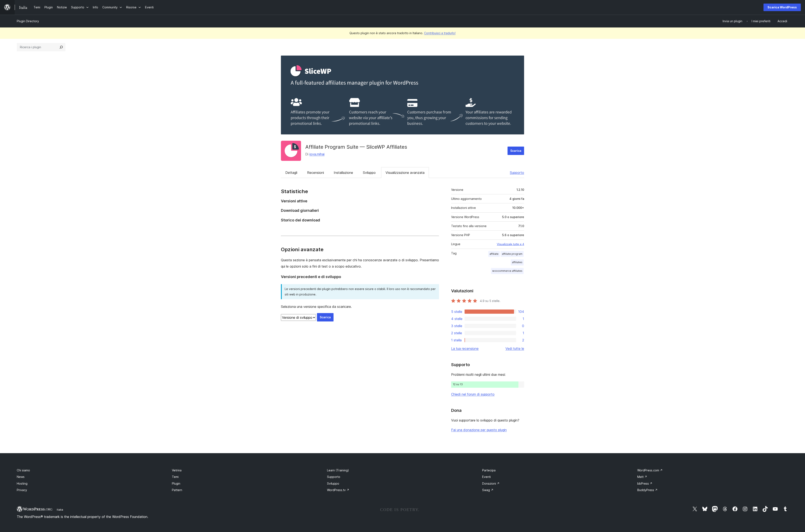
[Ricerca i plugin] (61, 47)
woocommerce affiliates (507, 270)
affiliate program (512, 253)
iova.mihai (317, 154)
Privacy (22, 490)
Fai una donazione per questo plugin (479, 430)
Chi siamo (23, 470)
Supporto (517, 172)
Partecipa (489, 470)
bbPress (644, 483)
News (21, 477)
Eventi (486, 477)
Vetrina (177, 470)
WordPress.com (650, 470)
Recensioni (315, 172)
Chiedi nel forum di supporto (473, 394)
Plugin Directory (28, 21)
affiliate (494, 253)
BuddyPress (647, 490)
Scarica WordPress (782, 7)
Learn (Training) (338, 470)
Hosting (22, 483)
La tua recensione (465, 348)
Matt (642, 477)
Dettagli (291, 172)
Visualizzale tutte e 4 (510, 244)
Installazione (343, 172)
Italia (60, 509)
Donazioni (491, 483)
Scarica (515, 150)
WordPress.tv (338, 490)
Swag (487, 490)
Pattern (177, 490)
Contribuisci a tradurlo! (440, 33)
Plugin (176, 483)
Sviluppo (369, 172)
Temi (175, 477)
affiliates (517, 262)
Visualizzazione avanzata (405, 172)
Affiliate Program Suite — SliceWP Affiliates (356, 147)
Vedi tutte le (514, 348)
